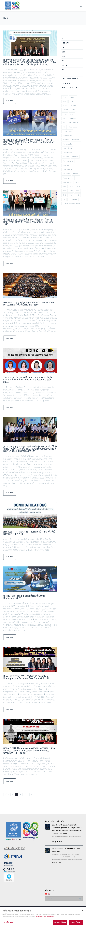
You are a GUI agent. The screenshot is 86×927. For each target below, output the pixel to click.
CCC (77, 191)
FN (62, 47)
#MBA (65, 114)
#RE (64, 127)
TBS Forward (73, 199)
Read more (9, 101)
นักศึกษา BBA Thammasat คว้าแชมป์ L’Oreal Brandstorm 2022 (24, 597)
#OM (64, 123)
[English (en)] (49, 894)
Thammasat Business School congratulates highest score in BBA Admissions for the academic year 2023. (28, 379)
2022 (64, 191)
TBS (64, 199)
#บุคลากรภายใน (68, 161)
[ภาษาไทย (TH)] (46, 894)
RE (62, 74)
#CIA (71, 101)
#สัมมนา (75, 174)
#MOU (65, 118)
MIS (63, 56)
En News (65, 43)
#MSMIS (73, 118)
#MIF (72, 114)
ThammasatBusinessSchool (72, 203)
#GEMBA (66, 110)
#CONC (65, 106)
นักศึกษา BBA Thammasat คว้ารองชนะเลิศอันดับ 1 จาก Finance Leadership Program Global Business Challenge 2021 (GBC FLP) (29, 750)
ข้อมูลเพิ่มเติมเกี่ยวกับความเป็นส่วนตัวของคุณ (45, 916)
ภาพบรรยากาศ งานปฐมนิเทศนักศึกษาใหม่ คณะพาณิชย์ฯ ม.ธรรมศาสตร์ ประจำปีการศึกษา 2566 (29, 303)
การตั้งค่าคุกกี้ (8, 922)
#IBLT (74, 110)
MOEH (64, 65)
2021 (78, 186)
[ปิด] (82, 910)
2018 (77, 182)
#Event (73, 106)
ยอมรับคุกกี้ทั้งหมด (60, 922)
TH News (65, 83)
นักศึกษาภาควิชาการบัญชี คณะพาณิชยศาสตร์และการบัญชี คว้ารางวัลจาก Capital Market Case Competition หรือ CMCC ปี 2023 (29, 142)
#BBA (64, 101)
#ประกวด (66, 165)
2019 (64, 186)
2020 (71, 186)
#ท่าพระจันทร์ (67, 152)
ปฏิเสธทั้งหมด (75, 922)
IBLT (63, 52)
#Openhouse (73, 123)
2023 (71, 191)
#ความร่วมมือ (67, 144)
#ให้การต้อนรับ (67, 182)
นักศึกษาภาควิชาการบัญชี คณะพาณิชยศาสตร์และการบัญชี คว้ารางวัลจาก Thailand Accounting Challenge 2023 (28, 222)
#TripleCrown (67, 135)
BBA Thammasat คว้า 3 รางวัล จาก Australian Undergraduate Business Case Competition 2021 (27, 677)
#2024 (65, 97)
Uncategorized (69, 88)
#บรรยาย (75, 157)
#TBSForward (67, 131)
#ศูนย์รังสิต (66, 174)
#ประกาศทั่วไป (67, 169)
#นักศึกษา (66, 157)
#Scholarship (73, 127)
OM (62, 70)
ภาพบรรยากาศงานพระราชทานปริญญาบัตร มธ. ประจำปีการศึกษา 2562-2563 (29, 532)
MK (62, 61)
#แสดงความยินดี (68, 178)
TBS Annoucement (70, 79)
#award (72, 97)
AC (62, 38)
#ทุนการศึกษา (67, 148)
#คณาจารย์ (76, 140)
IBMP (64, 195)
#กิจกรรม (66, 140)
